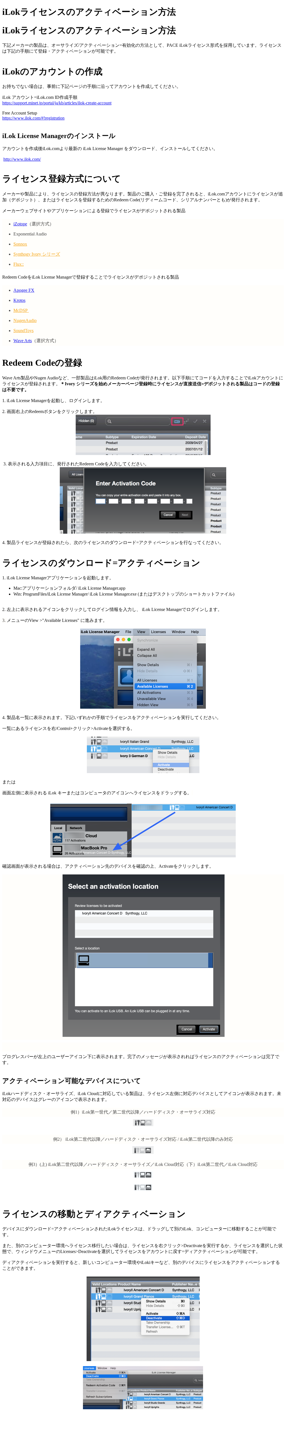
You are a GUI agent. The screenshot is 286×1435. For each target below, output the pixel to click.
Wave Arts (22, 340)
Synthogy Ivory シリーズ (36, 254)
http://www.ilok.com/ (22, 159)
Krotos (19, 300)
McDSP (21, 310)
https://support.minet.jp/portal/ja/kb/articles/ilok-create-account (56, 103)
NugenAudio (25, 320)
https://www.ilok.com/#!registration (33, 118)
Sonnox (20, 244)
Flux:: (18, 264)
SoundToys (23, 330)
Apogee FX (23, 290)
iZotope (20, 223)
